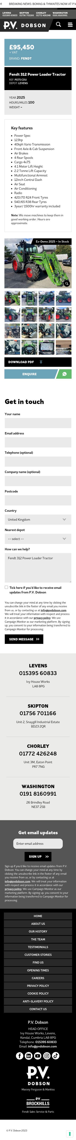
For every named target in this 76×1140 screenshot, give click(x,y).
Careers (38, 978)
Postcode (11, 491)
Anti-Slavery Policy (38, 1001)
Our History (38, 931)
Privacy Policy (38, 986)
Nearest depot (15, 530)
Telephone (19, 453)
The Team (38, 939)
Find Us (38, 962)
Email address (14, 433)
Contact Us (38, 1009)
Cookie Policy (38, 993)
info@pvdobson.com (53, 610)
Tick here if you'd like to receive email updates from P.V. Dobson (35, 590)
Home (38, 916)
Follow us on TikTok (56, 1056)
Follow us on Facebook (20, 1056)
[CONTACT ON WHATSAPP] (66, 374)
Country (10, 511)
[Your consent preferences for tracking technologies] (69, 1134)
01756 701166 (26, 15)
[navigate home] (24, 20)
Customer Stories (38, 955)
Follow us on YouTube (38, 1056)
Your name (12, 414)
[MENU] (70, 24)
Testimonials (38, 947)
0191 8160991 (60, 15)
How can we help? (17, 549)
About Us (38, 923)
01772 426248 (43, 15)
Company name (22, 472)
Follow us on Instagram (47, 1056)
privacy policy (42, 618)
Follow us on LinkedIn (29, 1056)
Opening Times (38, 970)
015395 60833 (9, 15)
